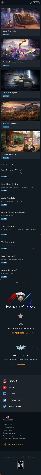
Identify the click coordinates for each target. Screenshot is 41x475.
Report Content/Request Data (12, 436)
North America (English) (15, 444)
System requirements (9, 433)
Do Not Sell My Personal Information (14, 439)
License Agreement (9, 427)
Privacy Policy (7, 430)
